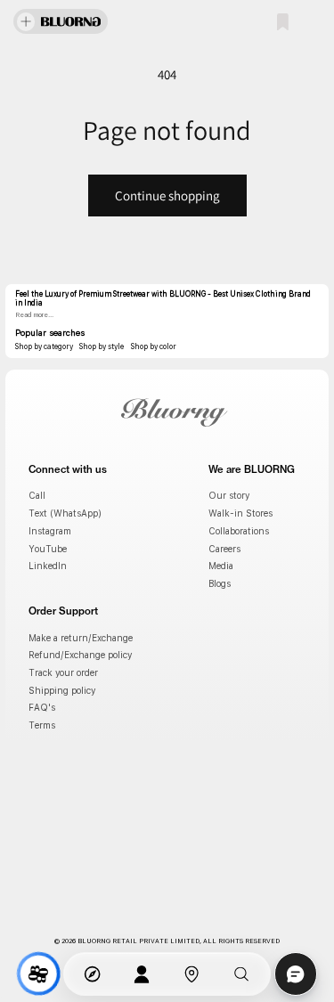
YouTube (48, 548)
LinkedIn (48, 565)
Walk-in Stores (240, 513)
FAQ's (42, 707)
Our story (228, 495)
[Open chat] (296, 974)
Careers (224, 548)
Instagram (50, 530)
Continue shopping (167, 195)
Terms (42, 725)
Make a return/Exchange (81, 637)
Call (37, 495)
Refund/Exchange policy (80, 654)
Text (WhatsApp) (65, 513)
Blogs (219, 583)
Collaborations (238, 530)
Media (220, 565)
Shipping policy (62, 690)
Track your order (63, 672)
